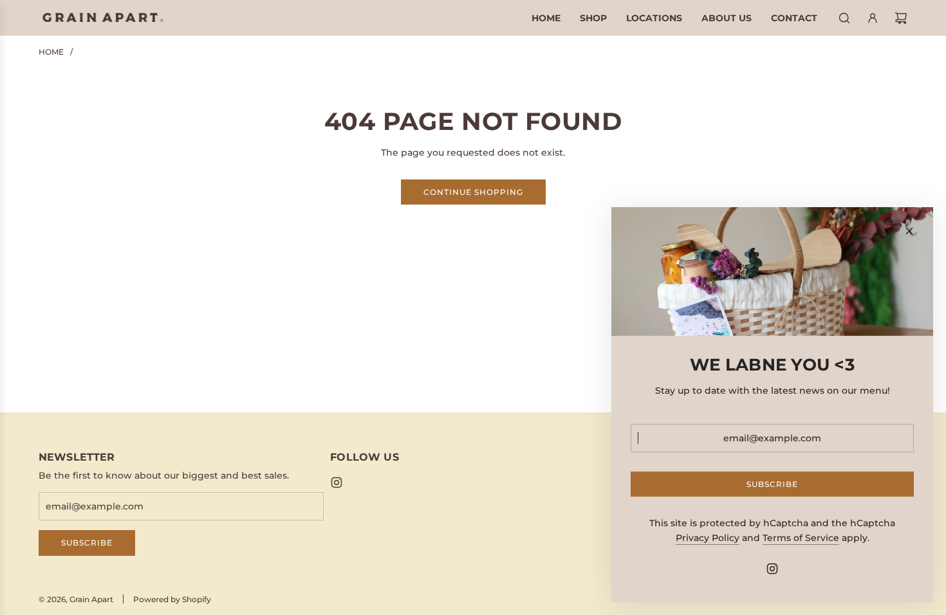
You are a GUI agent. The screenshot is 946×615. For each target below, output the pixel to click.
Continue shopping (473, 192)
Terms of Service (801, 538)
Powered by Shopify (172, 599)
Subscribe (87, 542)
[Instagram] (336, 482)
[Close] (909, 231)
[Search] (844, 18)
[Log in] (872, 18)
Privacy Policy (707, 538)
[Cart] (901, 18)
